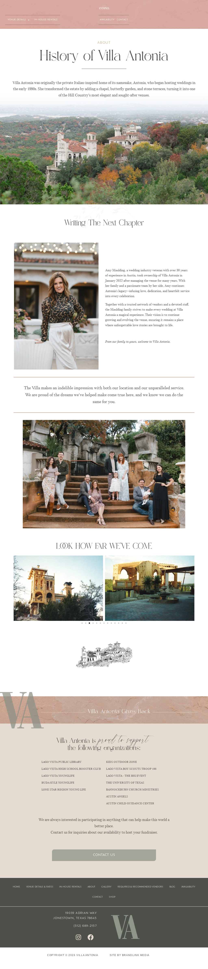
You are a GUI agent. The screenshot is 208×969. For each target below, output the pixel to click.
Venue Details (17, 20)
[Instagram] (78, 937)
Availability (107, 20)
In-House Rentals (46, 20)
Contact (122, 20)
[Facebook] (90, 937)
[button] (18, 588)
